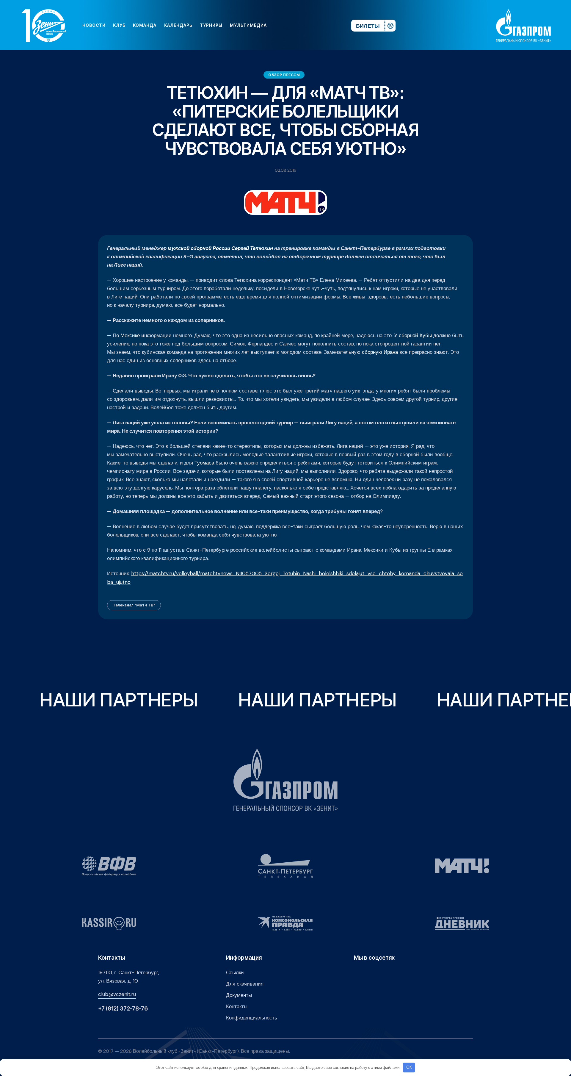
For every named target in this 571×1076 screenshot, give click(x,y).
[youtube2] (291, 25)
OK (409, 1067)
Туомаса (204, 462)
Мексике (130, 335)
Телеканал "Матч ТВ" (134, 605)
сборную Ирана (380, 352)
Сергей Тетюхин (252, 248)
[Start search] (329, 25)
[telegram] (310, 25)
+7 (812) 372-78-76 (123, 1008)
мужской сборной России (199, 248)
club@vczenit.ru (117, 994)
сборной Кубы (415, 335)
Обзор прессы (284, 75)
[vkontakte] (282, 25)
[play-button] (301, 25)
